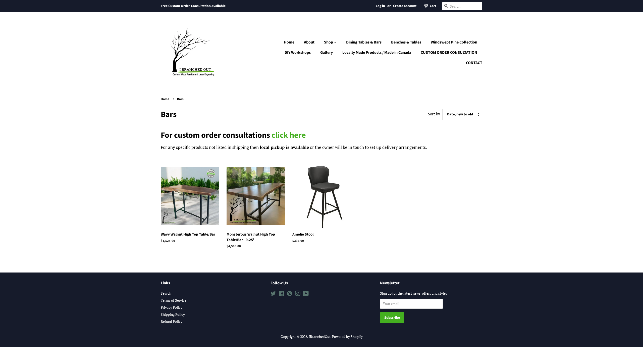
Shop (329, 42)
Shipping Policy (173, 314)
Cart (433, 6)
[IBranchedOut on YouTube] (306, 294)
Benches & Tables (406, 42)
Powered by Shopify (347, 336)
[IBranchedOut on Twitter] (273, 294)
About (309, 42)
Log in (380, 6)
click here (289, 135)
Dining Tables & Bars (364, 42)
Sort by (434, 113)
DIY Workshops (298, 52)
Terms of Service (173, 300)
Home (289, 42)
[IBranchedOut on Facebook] (281, 294)
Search (166, 293)
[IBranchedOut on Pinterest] (289, 294)
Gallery (326, 52)
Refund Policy (171, 321)
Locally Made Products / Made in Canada (376, 52)
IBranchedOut (320, 336)
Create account (404, 6)
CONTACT (474, 63)
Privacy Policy (171, 307)
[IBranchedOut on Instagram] (297, 294)
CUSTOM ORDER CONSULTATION (449, 52)
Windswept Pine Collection (454, 42)
